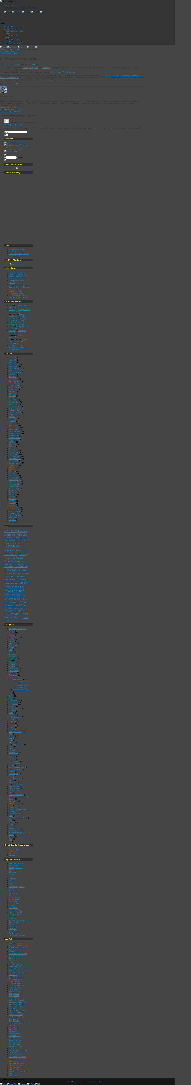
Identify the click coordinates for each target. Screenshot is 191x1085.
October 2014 (14, 385)
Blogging (12, 643)
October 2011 (14, 461)
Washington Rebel (15, 1067)
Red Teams (13, 1031)
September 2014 (15, 387)
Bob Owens (13, 958)
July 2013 (12, 417)
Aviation (12, 635)
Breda (53, 72)
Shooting (15, 608)
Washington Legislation (17, 833)
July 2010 (12, 492)
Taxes (11, 805)
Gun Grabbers (14, 709)
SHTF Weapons (14, 1042)
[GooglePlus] (17, 12)
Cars (10, 650)
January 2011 (13, 480)
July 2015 (12, 375)
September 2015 (15, 373)
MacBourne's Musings (17, 1004)
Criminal (19, 557)
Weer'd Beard (14, 1069)
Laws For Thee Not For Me (14, 593)
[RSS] (42, 12)
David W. (12, 880)
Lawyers (12, 736)
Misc (10, 746)
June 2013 (12, 419)
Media (11, 742)
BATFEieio (12, 639)
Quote (26, 601)
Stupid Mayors (14, 803)
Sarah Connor (14, 927)
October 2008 (14, 513)
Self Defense (13, 774)
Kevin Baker (13, 901)
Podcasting (13, 755)
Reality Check (14, 1027)
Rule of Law (11, 605)
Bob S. (11, 960)
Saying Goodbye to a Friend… (17, 315)
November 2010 (15, 484)
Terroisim (7, 614)
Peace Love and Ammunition (19, 1023)
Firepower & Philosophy (17, 973)
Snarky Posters (14, 1044)
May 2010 (12, 497)
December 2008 (14, 509)
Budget (11, 648)
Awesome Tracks (13, 534)
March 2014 (13, 400)
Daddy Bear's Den (15, 966)
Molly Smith (13, 908)
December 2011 (14, 457)
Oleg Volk (12, 918)
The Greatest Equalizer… (18, 272)
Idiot (16, 583)
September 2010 (15, 488)
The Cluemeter (14, 933)
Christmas (12, 654)
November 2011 (15, 459)
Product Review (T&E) (16, 767)
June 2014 (12, 394)
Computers (13, 656)
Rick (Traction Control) (17, 922)
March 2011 (13, 476)
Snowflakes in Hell (15, 1046)
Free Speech (13, 675)
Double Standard (15, 561)
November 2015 (15, 370)
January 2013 (13, 429)
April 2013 (12, 423)
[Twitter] (8, 12)
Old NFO (12, 310)
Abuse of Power (15, 531)
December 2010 (14, 482)
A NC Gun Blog (14, 943)
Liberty (11, 738)
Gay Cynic (12, 889)
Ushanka (12, 1061)
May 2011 (12, 471)
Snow (11, 793)
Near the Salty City (16, 912)
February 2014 (14, 402)
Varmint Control (15, 828)
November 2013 (15, 408)
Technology (13, 807)
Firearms (10, 570)
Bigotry (11, 641)
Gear (10, 698)
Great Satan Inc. (15, 891)
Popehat (12, 1025)
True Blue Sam (14, 1059)
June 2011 (12, 469)
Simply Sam (13, 931)
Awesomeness (14, 637)
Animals (12, 631)
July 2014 (12, 391)
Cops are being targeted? (10, 54)
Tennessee (46, 68)
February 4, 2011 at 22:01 (13, 124)
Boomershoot (10, 540)
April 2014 (12, 398)
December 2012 (14, 431)
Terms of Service (15, 44)
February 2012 (14, 452)
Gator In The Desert (16, 977)
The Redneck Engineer (17, 1057)
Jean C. (11, 895)
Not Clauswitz (14, 914)
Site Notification (15, 790)
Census (11, 652)
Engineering (13, 669)
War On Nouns (14, 830)
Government (13, 702)
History (11, 719)
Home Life (12, 721)
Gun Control (22, 685)
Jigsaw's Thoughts (15, 992)
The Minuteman (10, 5)
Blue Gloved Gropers (15, 536)
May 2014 (12, 396)
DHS (10, 660)
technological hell (18, 610)
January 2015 (13, 379)
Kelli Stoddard (14, 899)
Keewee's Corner (15, 897)
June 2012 (12, 444)
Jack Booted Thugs (15, 732)
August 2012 (13, 440)
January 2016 (13, 366)
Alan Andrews (14, 849)
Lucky (11, 740)
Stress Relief (13, 801)
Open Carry (22, 687)
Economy (15, 564)
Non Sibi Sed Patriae (16, 1017)
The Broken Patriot (16, 1052)
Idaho (36, 68)
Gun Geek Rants (15, 983)
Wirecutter (13, 1073)
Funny (11, 696)
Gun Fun (12, 706)
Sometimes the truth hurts (10, 51)
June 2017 (12, 360)
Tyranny (16, 613)
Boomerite (24, 538)
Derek (11, 882)
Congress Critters (11, 543)
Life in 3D (12, 998)
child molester (23, 540)
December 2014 (14, 381)
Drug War (8, 564)
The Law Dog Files (15, 1055)
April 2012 (12, 448)
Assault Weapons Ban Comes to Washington (17, 292)
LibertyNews (13, 318)
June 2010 (12, 494)
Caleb (11, 876)
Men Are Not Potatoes (17, 1010)
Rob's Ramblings (15, 1036)
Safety (22, 605)
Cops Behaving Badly (16, 551)
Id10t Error (13, 725)
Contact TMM (14, 39)
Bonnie (11, 874)
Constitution (13, 658)
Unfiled (16, 49)
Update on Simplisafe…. (17, 285)
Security (8, 608)
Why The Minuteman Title (14, 27)
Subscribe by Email (13, 149)
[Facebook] (26, 12)
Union (11, 824)
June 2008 (12, 518)
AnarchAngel (13, 866)
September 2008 (15, 515)
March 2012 (13, 450)
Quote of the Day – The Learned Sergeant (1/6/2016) (19, 296)
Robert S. (12, 1038)
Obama (16, 763)
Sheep (11, 780)
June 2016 (12, 362)
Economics (13, 664)
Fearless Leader (20, 566)
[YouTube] (35, 12)
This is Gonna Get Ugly (17, 274)
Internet (12, 727)
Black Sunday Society (16, 956)
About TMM (13, 35)
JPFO (10, 734)
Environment (13, 671)
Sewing (11, 776)
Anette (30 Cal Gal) (15, 868)
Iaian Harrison (14, 893)
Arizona (25, 68)
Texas (31, 68)
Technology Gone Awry (17, 809)
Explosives (8, 566)
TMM (4, 64)
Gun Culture (13, 704)
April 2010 (12, 499)
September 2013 (15, 412)
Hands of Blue (17, 579)
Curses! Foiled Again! (16, 964)
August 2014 (13, 389)
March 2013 (13, 425)
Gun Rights (17, 679)
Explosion (21, 564)
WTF (10, 841)
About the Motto (10, 29)
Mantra (93, 1082)
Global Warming (15, 700)
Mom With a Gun (15, 1013)
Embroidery (17, 778)
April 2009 (12, 505)
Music (11, 748)
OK (6, 134)
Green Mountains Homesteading (15, 980)
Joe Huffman (13, 853)
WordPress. (102, 1082)
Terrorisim (12, 812)
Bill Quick (12, 870)
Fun (10, 694)
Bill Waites (13, 872)
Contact (7, 37)
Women (11, 837)
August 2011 (13, 465)
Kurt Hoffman (14, 996)
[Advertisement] (17, 209)
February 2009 (14, 507)
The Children (13, 814)
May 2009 (12, 503)
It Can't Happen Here (16, 252)
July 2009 (12, 501)
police (20, 598)
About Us (7, 33)
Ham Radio (13, 715)
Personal (12, 751)
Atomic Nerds (14, 952)
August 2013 (13, 415)
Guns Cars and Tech (16, 985)
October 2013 (14, 410)
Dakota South (14, 968)
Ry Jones (12, 855)
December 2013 (14, 406)
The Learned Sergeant (17, 935)
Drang (11, 326)
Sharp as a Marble (15, 1040)
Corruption (9, 558)
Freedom (25, 570)
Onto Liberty (13, 1019)
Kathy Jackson (14, 994)
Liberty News (13, 903)
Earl (10, 885)
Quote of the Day (15, 769)
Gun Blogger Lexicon (16, 249)
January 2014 (13, 404)
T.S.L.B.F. (12, 1048)
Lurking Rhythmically (16, 1000)
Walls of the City (15, 1065)
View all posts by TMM (9, 107)
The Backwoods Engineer (18, 1050)
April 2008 (12, 522)
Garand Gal (13, 975)
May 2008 (12, 520)
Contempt (17, 550)
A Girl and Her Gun (16, 864)
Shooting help (14, 786)
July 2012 (12, 442)
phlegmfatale (14, 322)
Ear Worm (12, 662)
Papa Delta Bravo (15, 1021)
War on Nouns (13, 617)
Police (11, 757)
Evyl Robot (12, 970)
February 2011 (14, 478)
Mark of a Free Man (16, 1006)
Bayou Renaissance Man (18, 954)
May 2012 (12, 446)
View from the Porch (16, 1063)
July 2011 (12, 467)
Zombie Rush (14, 1076)
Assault (11, 633)
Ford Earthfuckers (19, 818)
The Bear (12, 331)
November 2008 (15, 511)
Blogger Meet (18, 744)
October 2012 (14, 436)
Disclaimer (8, 41)
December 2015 (14, 368)
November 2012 (15, 433)
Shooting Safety (14, 788)
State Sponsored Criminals (19, 254)
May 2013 (12, 421)
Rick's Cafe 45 (14, 1034)
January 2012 (13, 454)
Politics (11, 759)
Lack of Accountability (16, 585)
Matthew (12, 906)
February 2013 (14, 427)
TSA (10, 820)
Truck (11, 816)
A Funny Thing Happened (65, 72)
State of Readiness (16, 795)
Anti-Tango (13, 851)
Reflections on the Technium (19, 920)
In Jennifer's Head (15, 987)
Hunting (12, 723)
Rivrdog (12, 924)
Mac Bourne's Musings (17, 1002)
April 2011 (12, 473)
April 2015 (12, 377)
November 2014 (15, 383)
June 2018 (12, 358)
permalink (14, 83)
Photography (13, 753)
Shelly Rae (12, 929)
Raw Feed (23, 143)
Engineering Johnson (16, 887)
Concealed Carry (24, 681)
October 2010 (14, 486)
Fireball (19, 570)
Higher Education (15, 717)
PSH (21, 602)
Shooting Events (19, 784)
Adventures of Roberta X (18, 945)
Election (16, 761)
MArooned (13, 1008)
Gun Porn (12, 711)
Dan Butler (13, 878)
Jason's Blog (13, 989)
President (15, 602)
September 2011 (15, 463)
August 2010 (13, 490)
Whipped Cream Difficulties (19, 1071)
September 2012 (15, 438)
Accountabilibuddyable (17, 629)
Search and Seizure (20, 690)
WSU (10, 839)
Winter (11, 835)
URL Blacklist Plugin (16, 256)
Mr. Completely (14, 910)
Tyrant (24, 613)
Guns (11, 713)
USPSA (11, 826)
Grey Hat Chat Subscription (14, 31)
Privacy (11, 765)
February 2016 (14, 364)
